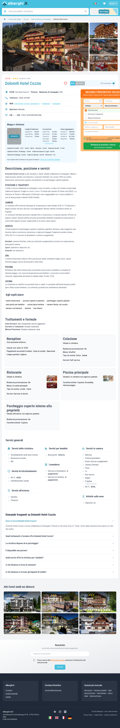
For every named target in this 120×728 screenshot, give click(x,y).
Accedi (112, 3)
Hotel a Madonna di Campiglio (41, 19)
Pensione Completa (100, 690)
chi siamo (9, 690)
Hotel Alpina (87, 598)
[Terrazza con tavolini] (104, 47)
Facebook (46, 104)
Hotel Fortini (87, 620)
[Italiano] (50, 718)
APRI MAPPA (14, 136)
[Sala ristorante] (52, 378)
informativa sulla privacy (99, 138)
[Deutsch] (70, 718)
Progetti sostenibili (12, 693)
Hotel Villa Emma (14, 620)
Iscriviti (60, 667)
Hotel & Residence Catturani (19, 598)
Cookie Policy (98, 715)
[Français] (63, 718)
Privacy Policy (88, 715)
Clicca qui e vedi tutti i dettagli (50, 159)
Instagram (56, 104)
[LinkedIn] (65, 712)
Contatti (8, 697)
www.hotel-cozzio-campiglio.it (27, 104)
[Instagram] (60, 712)
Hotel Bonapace (51, 598)
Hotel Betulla (49, 620)
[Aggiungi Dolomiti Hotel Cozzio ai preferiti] (65, 83)
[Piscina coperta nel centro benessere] (108, 378)
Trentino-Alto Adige (14, 19)
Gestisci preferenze (110, 715)
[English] (57, 718)
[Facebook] (55, 712)
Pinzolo (26, 19)
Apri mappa (104, 11)
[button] (96, 3)
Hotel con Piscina (95, 696)
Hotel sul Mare (101, 693)
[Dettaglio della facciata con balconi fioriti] (104, 30)
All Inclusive (88, 690)
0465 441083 (24, 98)
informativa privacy (57, 660)
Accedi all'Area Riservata (53, 690)
